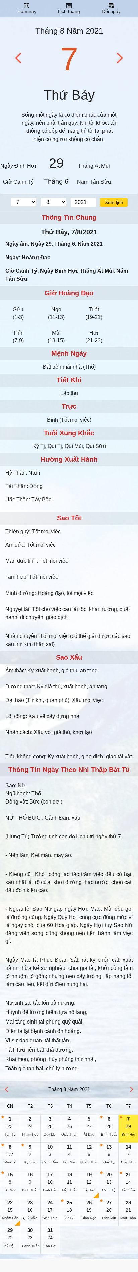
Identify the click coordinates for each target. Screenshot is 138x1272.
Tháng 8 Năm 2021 (69, 30)
